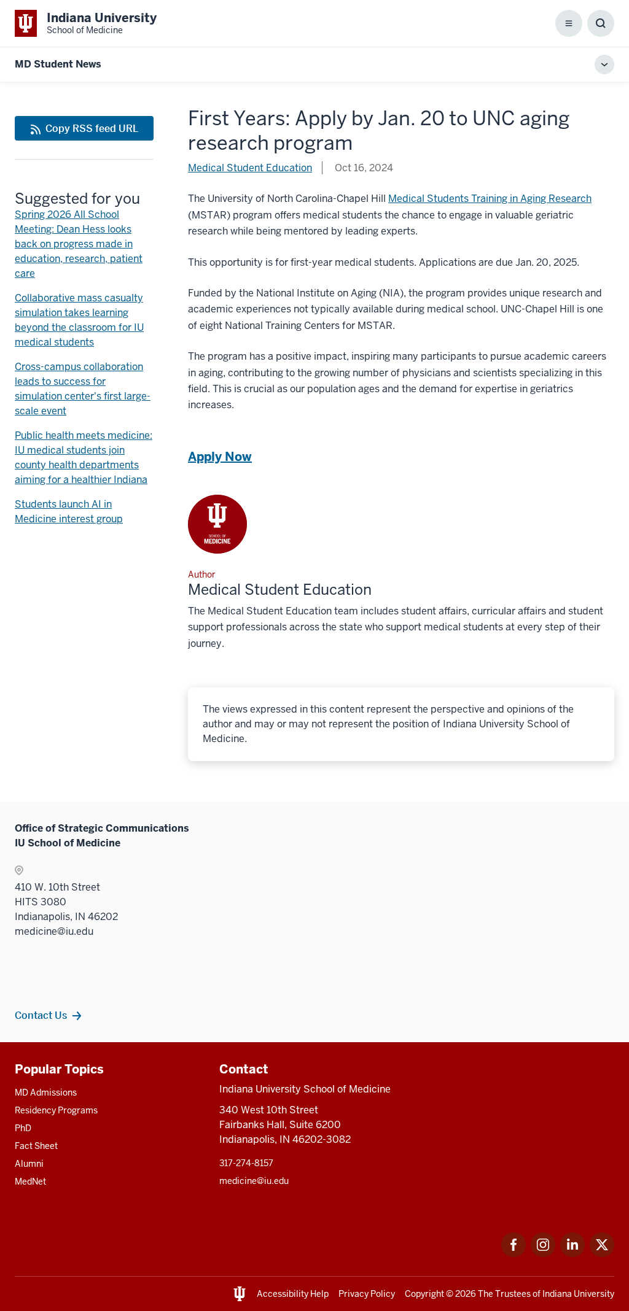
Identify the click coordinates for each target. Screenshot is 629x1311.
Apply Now (220, 457)
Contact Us (41, 1015)
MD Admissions (46, 1092)
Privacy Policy (366, 1293)
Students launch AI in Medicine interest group (69, 511)
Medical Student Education (250, 167)
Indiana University (578, 1293)
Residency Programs (56, 1110)
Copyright (424, 1293)
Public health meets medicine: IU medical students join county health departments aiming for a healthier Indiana (83, 457)
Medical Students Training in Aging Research (490, 198)
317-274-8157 (246, 1163)
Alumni (29, 1163)
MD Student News (58, 64)
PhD (23, 1128)
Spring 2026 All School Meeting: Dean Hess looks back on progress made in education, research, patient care (79, 244)
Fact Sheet (36, 1145)
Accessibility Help (293, 1293)
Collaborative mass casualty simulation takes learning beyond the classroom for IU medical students (79, 320)
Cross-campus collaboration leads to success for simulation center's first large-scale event (82, 388)
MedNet (30, 1181)
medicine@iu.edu (254, 1180)
